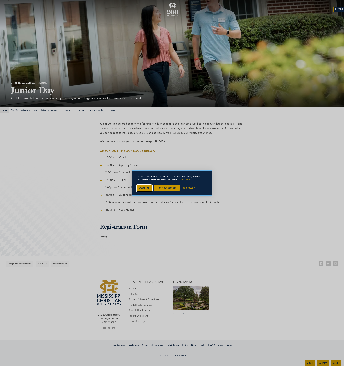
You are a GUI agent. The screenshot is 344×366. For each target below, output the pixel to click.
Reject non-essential (167, 188)
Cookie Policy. (184, 180)
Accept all (144, 188)
